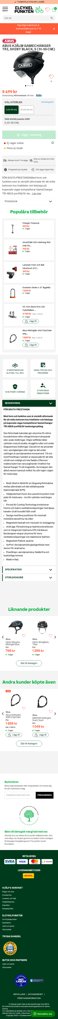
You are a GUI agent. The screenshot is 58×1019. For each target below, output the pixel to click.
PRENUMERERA (44, 795)
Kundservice (7, 895)
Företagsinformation (29, 998)
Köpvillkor (6, 905)
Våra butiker (6, 930)
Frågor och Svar (8, 892)
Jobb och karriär (8, 926)
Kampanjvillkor (7, 909)
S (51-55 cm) (11, 110)
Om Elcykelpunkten (9, 919)
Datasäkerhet (35, 994)
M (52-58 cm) (27, 110)
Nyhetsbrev (6, 923)
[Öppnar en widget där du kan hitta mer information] (42, 1014)
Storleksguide (47, 102)
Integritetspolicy (8, 902)
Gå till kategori (29, 663)
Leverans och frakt (9, 898)
